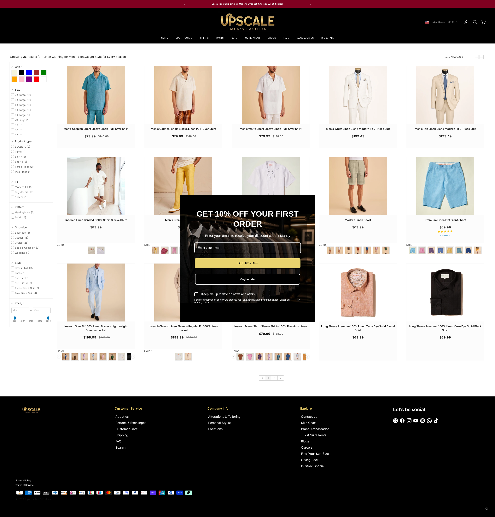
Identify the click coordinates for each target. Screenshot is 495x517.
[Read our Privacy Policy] (298, 300)
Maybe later (248, 279)
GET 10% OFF (247, 263)
